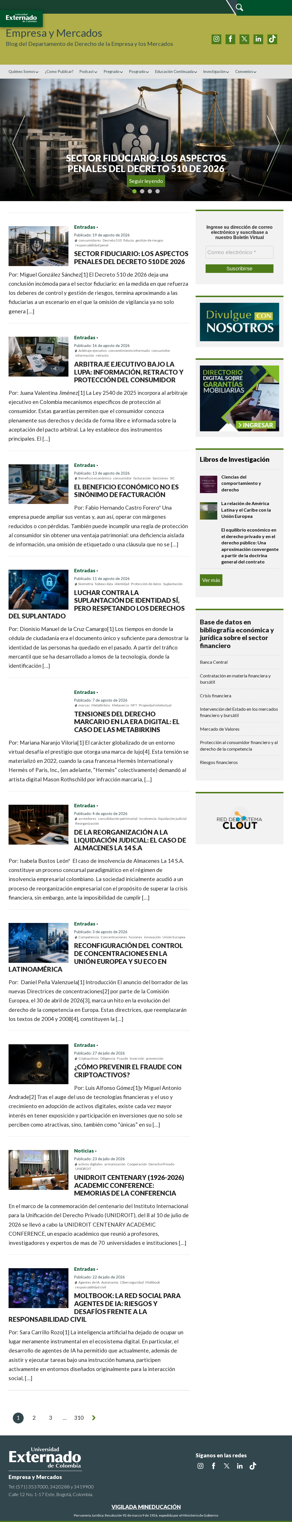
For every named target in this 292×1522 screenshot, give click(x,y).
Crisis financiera (215, 695)
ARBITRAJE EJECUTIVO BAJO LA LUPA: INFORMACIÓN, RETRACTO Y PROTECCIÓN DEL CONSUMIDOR (129, 372)
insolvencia (148, 818)
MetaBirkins (101, 705)
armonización (114, 1164)
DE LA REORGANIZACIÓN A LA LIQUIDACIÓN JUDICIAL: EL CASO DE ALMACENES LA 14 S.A (130, 840)
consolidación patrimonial (117, 818)
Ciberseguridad (132, 1282)
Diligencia (107, 1058)
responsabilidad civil (90, 1287)
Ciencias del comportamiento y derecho (241, 483)
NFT (134, 705)
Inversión (137, 1058)
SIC (172, 478)
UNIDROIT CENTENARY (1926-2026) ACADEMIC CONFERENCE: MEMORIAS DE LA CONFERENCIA (129, 1185)
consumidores (89, 240)
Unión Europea (174, 937)
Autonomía (109, 1282)
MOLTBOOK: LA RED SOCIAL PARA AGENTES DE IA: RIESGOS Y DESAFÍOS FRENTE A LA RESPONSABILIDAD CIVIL (95, 1307)
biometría (85, 584)
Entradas (84, 227)
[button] (19, 140)
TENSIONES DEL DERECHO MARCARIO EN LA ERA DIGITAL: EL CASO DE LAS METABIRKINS (127, 722)
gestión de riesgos (149, 240)
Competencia (88, 937)
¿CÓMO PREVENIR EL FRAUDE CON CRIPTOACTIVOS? (128, 1071)
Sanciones (160, 478)
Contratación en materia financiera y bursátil (235, 679)
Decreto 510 (112, 240)
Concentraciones (114, 937)
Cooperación (137, 1164)
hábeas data (104, 584)
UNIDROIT (83, 1168)
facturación (142, 478)
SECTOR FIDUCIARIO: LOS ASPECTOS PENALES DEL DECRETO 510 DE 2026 (131, 257)
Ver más (211, 580)
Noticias (84, 1151)
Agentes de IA (89, 1282)
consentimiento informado (129, 350)
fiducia (128, 240)
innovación (152, 937)
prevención (154, 1058)
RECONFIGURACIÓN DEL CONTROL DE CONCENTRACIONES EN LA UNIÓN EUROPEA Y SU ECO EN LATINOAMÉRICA (96, 957)
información (84, 355)
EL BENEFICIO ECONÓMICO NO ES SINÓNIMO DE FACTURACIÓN (126, 491)
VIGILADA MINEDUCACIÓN (146, 1506)
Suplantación (172, 584)
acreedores (87, 818)
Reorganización (87, 823)
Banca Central (214, 662)
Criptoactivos (88, 1058)
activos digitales (90, 1164)
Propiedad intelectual (155, 705)
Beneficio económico (94, 478)
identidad (122, 584)
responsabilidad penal (91, 245)
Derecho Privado (161, 1164)
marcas (84, 705)
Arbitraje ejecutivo (92, 350)
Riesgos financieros (219, 762)
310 (79, 1417)
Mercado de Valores (220, 729)
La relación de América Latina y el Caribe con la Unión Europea (246, 509)
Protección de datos (146, 584)
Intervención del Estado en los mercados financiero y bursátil (239, 712)
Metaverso (120, 705)
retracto (102, 355)
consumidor (160, 350)
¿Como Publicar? (59, 71)
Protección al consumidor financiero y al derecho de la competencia (239, 745)
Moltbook (152, 1282)
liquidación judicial (172, 818)
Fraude (122, 1058)
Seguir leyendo (146, 181)
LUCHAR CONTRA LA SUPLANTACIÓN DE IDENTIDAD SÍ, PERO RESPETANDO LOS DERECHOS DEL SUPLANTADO (97, 604)
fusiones (135, 937)
